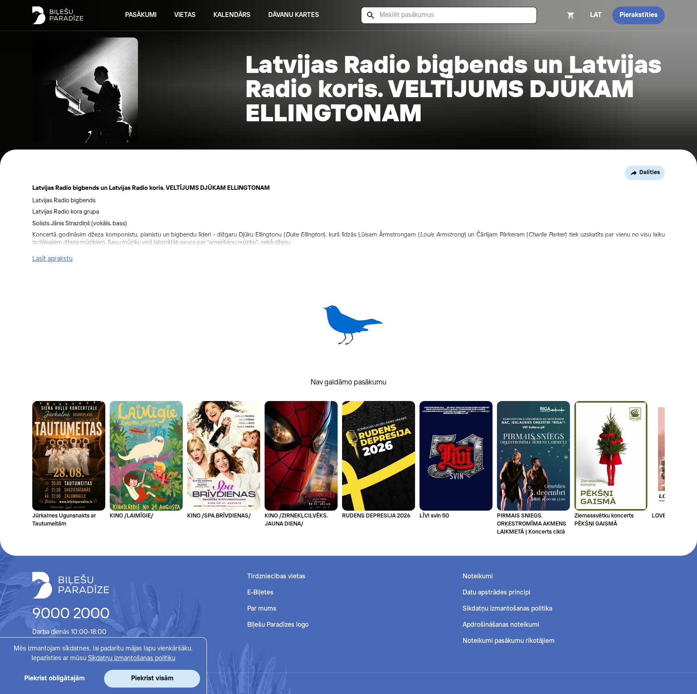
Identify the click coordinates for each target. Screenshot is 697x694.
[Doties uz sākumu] (70, 585)
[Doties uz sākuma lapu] (57, 15)
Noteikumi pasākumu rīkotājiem (509, 641)
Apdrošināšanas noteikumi (501, 625)
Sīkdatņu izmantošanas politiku (131, 658)
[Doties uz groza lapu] (560, 15)
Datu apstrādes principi (496, 593)
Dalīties (649, 172)
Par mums (261, 609)
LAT (596, 15)
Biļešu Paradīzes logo (278, 625)
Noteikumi (478, 576)
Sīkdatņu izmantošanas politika (507, 609)
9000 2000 (71, 614)
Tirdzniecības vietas (276, 576)
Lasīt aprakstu (52, 259)
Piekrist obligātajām (54, 678)
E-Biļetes (260, 593)
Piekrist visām (152, 678)
